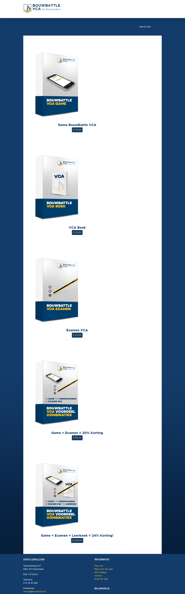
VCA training (100, 572)
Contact (98, 575)
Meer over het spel (103, 569)
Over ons (98, 566)
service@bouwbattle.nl (34, 591)
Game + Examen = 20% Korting (77, 433)
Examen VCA (77, 330)
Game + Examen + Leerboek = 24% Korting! (77, 535)
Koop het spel (101, 579)
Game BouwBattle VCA (77, 125)
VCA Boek (77, 227)
